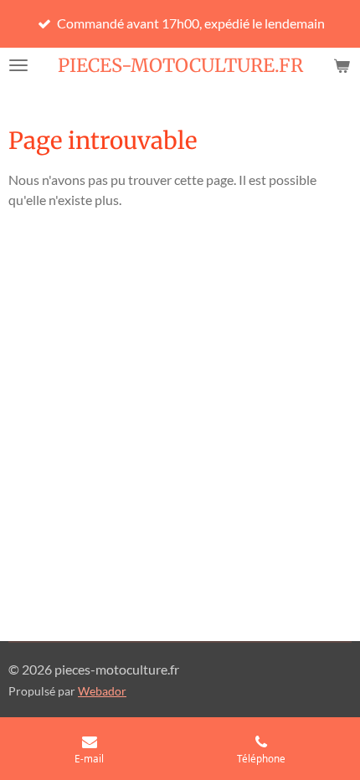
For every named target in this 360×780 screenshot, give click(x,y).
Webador (102, 691)
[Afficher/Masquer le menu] (18, 65)
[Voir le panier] (341, 65)
